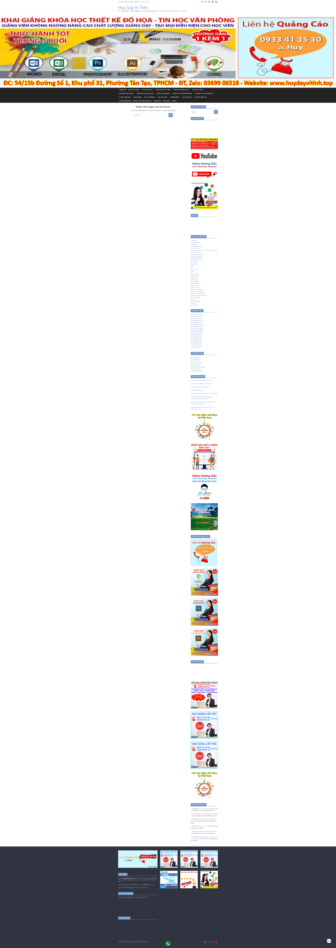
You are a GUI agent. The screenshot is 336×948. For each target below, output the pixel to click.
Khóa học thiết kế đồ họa (198, 293)
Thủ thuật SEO (195, 276)
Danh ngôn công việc (197, 314)
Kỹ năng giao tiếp (196, 359)
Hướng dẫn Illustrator (197, 256)
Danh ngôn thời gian (196, 334)
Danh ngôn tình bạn (196, 338)
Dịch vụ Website (195, 297)
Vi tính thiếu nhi (124, 97)
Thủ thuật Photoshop (197, 254)
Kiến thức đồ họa (195, 260)
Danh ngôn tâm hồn (196, 332)
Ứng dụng (194, 277)
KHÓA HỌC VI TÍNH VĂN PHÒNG (182, 93)
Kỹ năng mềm (174, 97)
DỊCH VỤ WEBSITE (149, 97)
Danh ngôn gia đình (196, 316)
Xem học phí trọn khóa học (142, 101)
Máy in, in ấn (194, 270)
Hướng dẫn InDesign (196, 258)
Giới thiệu (166, 101)
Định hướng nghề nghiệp (198, 367)
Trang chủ (122, 90)
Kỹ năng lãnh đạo (196, 357)
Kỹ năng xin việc (195, 365)
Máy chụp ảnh (195, 274)
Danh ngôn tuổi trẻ (196, 346)
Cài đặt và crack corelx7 (204, 826)
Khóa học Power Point (181, 90)
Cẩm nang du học (196, 369)
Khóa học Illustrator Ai (145, 93)
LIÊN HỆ (174, 101)
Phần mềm (194, 264)
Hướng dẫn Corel (195, 252)
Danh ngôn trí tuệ (196, 344)
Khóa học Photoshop (126, 93)
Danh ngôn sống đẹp (197, 328)
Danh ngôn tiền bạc (196, 336)
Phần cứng (194, 262)
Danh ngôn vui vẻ (196, 348)
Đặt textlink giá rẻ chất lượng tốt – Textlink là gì (204, 393)
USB (192, 272)
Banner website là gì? (197, 390)
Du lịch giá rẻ (186, 97)
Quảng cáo (157, 101)
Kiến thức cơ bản (195, 248)
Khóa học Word (133, 90)
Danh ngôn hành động (197, 326)
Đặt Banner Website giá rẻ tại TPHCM (201, 380)
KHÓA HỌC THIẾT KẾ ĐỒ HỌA (203, 93)
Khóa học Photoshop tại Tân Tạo (148, 1)
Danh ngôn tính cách (196, 340)
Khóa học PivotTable (163, 90)
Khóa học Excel (147, 90)
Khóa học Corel (197, 90)
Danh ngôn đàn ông (196, 320)
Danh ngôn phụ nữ (196, 322)
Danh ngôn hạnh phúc (197, 318)
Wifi (192, 268)
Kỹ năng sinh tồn (195, 361)
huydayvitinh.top (128, 878)
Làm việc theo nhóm (196, 371)
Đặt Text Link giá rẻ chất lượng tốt (200, 387)
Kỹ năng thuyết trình (196, 363)
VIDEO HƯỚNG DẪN (125, 101)
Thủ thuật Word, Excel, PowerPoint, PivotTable (204, 250)
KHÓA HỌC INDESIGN (163, 93)
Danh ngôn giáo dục (196, 324)
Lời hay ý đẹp (162, 97)
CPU (192, 266)
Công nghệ (137, 97)
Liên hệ (193, 299)
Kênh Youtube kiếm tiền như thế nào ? (201, 383)
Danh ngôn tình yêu (196, 342)
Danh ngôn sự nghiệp (197, 330)
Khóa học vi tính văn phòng (198, 295)
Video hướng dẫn (195, 242)
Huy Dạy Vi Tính (133, 7)
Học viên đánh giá (201, 97)
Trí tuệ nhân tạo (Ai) (196, 246)
